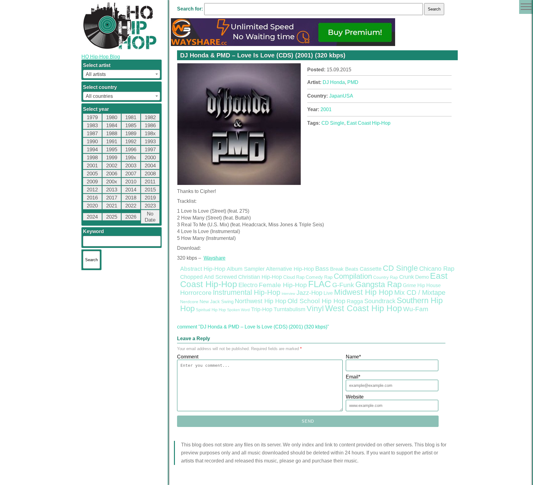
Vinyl (315, 308)
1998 (92, 158)
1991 (111, 141)
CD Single (332, 123)
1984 (111, 125)
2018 (130, 198)
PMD (352, 82)
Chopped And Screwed (208, 277)
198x (150, 133)
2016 (92, 198)
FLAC (319, 284)
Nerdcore (189, 301)
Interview (288, 293)
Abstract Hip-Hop (202, 268)
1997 (150, 150)
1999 (111, 158)
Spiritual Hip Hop (211, 310)
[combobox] (121, 74)
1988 (111, 133)
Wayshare (214, 258)
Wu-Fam (415, 309)
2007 (130, 174)
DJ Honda (334, 82)
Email (353, 376)
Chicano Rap (436, 268)
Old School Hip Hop (316, 300)
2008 (150, 174)
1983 (92, 125)
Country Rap (385, 277)
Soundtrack (379, 301)
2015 (150, 190)
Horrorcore (196, 292)
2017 (111, 198)
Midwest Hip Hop (363, 292)
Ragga (355, 301)
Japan (336, 95)
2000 (150, 158)
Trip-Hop (261, 309)
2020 (92, 206)
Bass (322, 268)
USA (348, 95)
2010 (130, 182)
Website (355, 396)
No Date (150, 217)
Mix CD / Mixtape (419, 292)
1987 (92, 133)
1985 (130, 125)
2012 (92, 190)
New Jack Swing (216, 301)
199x (130, 158)
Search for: (190, 8)
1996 (130, 150)
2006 (111, 174)
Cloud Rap (293, 277)
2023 (150, 206)
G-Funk (343, 285)
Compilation (353, 276)
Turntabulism (289, 309)
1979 (92, 117)
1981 (130, 117)
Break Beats (344, 269)
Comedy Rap (319, 277)
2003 (130, 166)
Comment (187, 356)
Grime (409, 285)
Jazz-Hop (309, 292)
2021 (111, 206)
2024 (92, 217)
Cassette (371, 269)
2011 (150, 182)
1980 (111, 117)
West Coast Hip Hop (363, 308)
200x (111, 182)
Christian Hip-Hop (260, 277)
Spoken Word (238, 310)
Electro (248, 285)
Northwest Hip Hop (260, 301)
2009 (92, 182)
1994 (92, 150)
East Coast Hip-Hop (368, 123)
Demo (422, 277)
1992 (130, 141)
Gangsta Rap (378, 284)
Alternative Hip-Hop (290, 268)
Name (353, 356)
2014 (130, 190)
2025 (111, 217)
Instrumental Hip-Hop (246, 292)
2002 (111, 166)
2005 (92, 174)
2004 (150, 166)
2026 (130, 217)
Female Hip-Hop (283, 285)
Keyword (93, 231)
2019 (150, 198)
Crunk (406, 277)
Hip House (429, 285)
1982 (150, 117)
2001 (92, 166)
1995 (111, 150)
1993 (150, 141)
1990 (92, 141)
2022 (130, 206)
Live (328, 293)
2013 (111, 190)
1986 (150, 125)
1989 (130, 133)
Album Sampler (246, 269)
